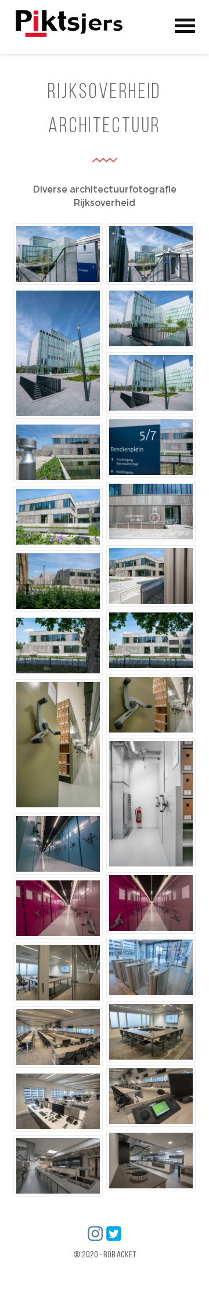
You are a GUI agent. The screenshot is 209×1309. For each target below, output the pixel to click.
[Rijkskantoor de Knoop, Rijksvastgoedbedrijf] (58, 254)
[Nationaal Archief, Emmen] (151, 447)
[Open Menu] (185, 24)
